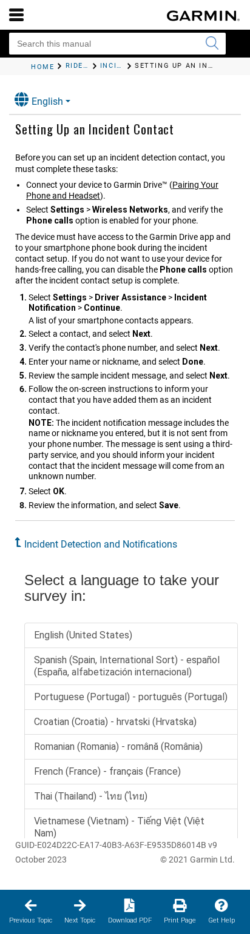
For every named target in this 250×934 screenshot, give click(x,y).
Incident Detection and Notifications (100, 544)
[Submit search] (212, 44)
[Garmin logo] (203, 15)
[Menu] (16, 14)
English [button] (47, 101)
